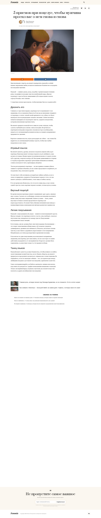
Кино (61, 2)
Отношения (34, 2)
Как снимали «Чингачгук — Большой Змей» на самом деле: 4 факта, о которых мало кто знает (49, 287)
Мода (22, 2)
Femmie (18, 2)
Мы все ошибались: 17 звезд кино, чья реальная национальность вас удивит (34, 300)
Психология (42, 2)
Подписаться (61, 502)
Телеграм (81, 8)
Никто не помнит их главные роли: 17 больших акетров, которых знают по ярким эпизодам (38, 297)
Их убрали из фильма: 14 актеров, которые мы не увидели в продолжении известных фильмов (39, 304)
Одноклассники (88, 8)
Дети (48, 2)
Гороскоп (67, 2)
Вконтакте (85, 8)
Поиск (84, 2)
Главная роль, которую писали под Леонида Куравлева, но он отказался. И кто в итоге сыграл (49, 282)
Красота (27, 2)
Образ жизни (55, 2)
